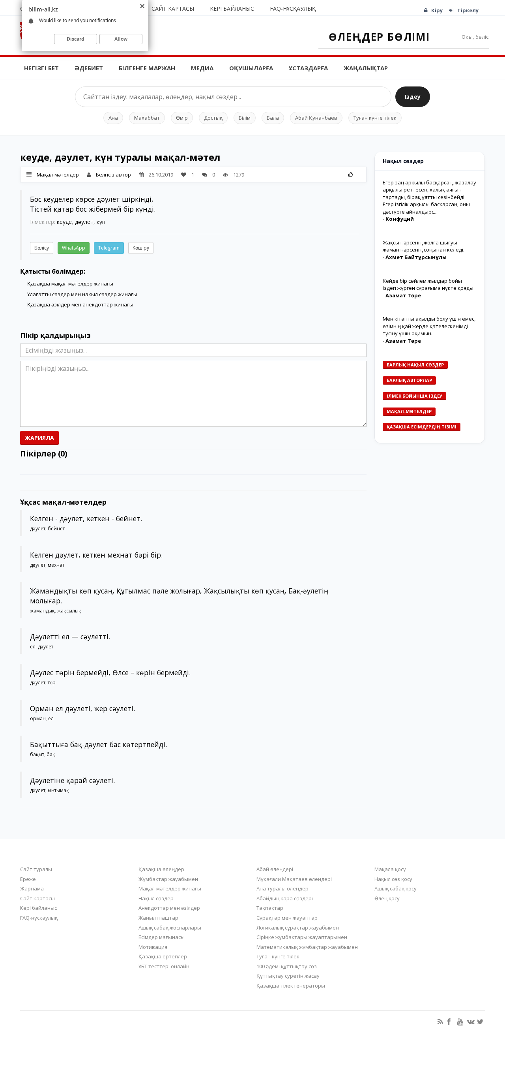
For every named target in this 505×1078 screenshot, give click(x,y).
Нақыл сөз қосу (393, 879)
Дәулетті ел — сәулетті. (70, 636)
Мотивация (152, 946)
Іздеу (413, 96)
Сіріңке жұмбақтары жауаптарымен (301, 937)
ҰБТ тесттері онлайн (163, 966)
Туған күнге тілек (375, 117)
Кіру (437, 10)
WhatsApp (73, 247)
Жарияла (39, 437)
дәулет (84, 221)
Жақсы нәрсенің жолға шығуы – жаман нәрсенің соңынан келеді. (423, 246)
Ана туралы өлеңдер (282, 888)
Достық (213, 117)
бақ (51, 754)
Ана (113, 117)
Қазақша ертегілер (162, 956)
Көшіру (141, 247)
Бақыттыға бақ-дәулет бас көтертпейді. (98, 744)
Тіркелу (468, 10)
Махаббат (147, 117)
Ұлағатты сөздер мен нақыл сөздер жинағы (82, 294)
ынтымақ (58, 790)
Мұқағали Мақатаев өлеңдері (294, 879)
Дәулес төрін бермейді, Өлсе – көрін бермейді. (110, 672)
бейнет (56, 528)
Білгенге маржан (147, 68)
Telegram (109, 247)
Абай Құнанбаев (316, 117)
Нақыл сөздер (156, 898)
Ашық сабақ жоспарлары (169, 927)
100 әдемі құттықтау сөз (286, 966)
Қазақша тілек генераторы (290, 985)
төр (52, 682)
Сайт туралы (36, 869)
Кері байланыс (232, 8)
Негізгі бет (41, 68)
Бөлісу (41, 247)
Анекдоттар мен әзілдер (169, 907)
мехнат (56, 565)
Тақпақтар (269, 907)
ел (33, 646)
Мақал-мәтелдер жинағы (169, 888)
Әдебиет (89, 68)
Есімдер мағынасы (161, 937)
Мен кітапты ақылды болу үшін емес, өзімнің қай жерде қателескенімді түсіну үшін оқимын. (429, 326)
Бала (273, 117)
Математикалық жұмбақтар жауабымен (307, 946)
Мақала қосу (390, 869)
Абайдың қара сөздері (284, 898)
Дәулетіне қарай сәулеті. (72, 780)
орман (38, 718)
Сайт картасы (173, 8)
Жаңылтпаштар (158, 917)
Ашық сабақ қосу (395, 888)
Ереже (28, 879)
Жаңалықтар (366, 68)
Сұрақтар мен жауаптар (287, 917)
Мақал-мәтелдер (58, 174)
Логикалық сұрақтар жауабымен (297, 927)
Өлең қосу (387, 898)
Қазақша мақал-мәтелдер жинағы (70, 283)
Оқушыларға (251, 68)
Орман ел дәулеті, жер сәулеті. (82, 708)
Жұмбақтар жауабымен (168, 879)
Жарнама (32, 888)
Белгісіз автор (113, 174)
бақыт (37, 754)
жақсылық (69, 610)
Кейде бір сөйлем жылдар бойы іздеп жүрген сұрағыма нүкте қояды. (429, 284)
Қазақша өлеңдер (161, 869)
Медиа (202, 68)
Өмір (182, 117)
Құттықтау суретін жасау (288, 975)
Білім (245, 117)
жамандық (42, 610)
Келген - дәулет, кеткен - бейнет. (86, 518)
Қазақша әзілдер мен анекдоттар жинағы (80, 304)
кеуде (64, 221)
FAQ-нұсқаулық (293, 8)
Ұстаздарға (308, 68)
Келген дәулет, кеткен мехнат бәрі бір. (96, 555)
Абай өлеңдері (274, 869)
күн (101, 221)
